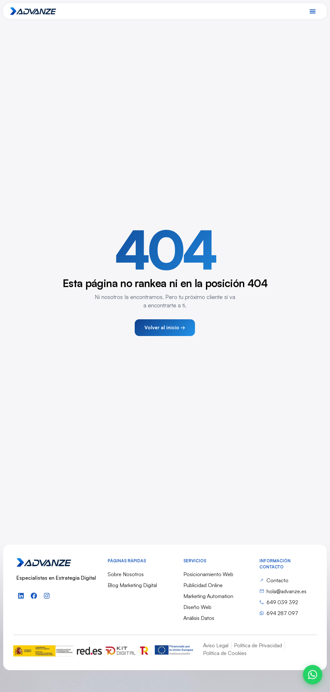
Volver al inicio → (164, 327)
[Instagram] (46, 595)
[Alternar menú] (312, 11)
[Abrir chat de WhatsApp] (312, 674)
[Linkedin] (20, 595)
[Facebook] (33, 595)
